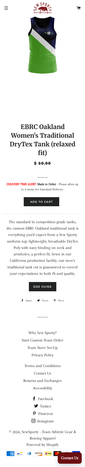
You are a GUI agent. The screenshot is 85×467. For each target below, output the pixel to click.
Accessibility (42, 388)
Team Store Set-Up (42, 347)
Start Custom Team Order (42, 340)
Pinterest (45, 413)
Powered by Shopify (42, 444)
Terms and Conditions (43, 366)
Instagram (45, 421)
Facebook (45, 399)
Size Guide (42, 286)
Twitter (45, 406)
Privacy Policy (43, 355)
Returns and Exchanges (42, 380)
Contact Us (42, 373)
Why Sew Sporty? (42, 333)
